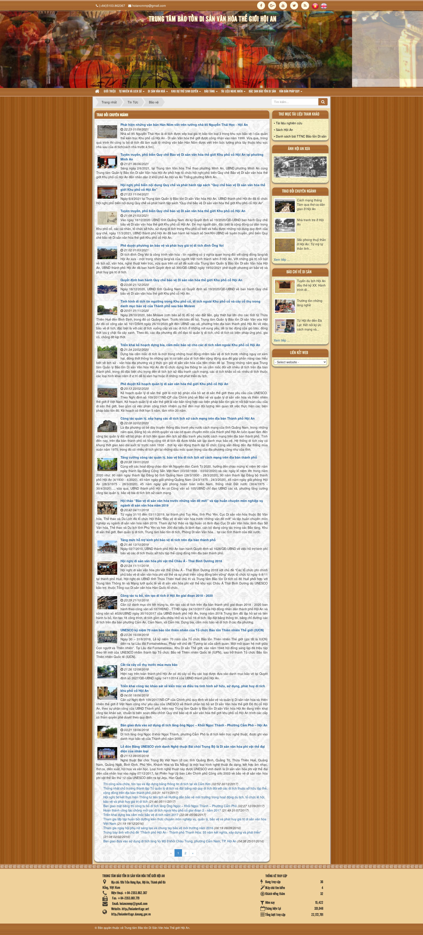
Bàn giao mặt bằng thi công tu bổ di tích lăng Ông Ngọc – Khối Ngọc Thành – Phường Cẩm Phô (170, 806)
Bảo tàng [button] (209, 91)
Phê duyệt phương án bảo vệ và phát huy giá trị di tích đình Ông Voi (172, 245)
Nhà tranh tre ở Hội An (310, 222)
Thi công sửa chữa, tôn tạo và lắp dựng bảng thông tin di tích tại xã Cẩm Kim (157, 784)
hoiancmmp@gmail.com (149, 5)
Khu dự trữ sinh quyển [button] (185, 91)
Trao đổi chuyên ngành (299, 191)
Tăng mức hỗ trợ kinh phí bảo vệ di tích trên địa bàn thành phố (168, 540)
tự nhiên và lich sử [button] (130, 91)
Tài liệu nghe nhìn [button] (232, 91)
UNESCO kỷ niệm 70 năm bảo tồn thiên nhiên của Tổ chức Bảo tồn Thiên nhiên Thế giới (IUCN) (192, 630)
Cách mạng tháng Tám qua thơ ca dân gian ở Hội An (311, 204)
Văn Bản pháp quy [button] (289, 91)
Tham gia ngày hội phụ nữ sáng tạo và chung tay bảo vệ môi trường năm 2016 (158, 828)
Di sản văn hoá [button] (157, 91)
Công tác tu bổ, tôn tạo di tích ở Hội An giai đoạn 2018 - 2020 (167, 595)
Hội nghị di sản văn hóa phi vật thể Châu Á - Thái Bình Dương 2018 (171, 561)
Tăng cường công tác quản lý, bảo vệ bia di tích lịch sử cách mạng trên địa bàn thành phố (189, 457)
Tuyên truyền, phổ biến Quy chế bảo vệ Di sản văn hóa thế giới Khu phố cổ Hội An (183, 211)
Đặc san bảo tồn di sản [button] (262, 91)
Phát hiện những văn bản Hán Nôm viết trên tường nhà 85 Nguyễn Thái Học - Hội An (184, 124)
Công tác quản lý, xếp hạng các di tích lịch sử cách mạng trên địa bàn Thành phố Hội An (188, 418)
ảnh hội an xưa (299, 149)
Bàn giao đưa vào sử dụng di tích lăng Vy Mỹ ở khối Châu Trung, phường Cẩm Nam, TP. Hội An (169, 841)
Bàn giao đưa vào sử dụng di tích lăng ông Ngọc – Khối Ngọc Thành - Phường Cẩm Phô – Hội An (194, 725)
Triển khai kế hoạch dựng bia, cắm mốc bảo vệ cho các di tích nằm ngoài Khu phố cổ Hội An (190, 345)
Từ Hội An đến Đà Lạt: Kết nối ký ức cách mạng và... (309, 324)
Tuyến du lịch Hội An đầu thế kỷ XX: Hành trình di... (311, 285)
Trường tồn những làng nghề (309, 302)
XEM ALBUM (300, 168)
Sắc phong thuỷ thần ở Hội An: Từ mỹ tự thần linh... (311, 244)
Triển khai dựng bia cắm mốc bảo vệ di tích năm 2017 (140, 814)
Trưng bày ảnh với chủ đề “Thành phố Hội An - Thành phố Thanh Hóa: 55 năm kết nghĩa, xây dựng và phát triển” (182, 832)
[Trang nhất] (97, 92)
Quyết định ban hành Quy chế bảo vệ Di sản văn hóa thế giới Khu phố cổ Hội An (181, 280)
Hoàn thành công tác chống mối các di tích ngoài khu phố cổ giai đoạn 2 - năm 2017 (162, 810)
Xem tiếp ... (282, 259)
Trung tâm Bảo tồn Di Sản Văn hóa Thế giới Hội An (156, 928)
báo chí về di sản (299, 272)
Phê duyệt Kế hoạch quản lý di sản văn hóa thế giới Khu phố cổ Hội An (174, 384)
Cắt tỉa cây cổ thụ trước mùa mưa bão (149, 664)
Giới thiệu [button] (110, 91)
